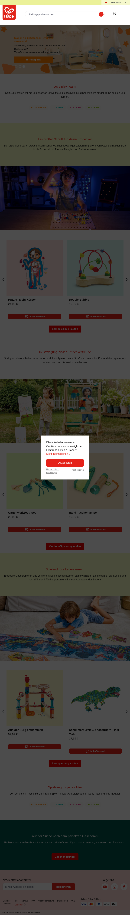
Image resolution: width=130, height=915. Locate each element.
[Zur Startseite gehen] (9, 12)
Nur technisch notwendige (52, 471)
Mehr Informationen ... (58, 454)
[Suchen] (101, 14)
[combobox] (63, 14)
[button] (115, 2)
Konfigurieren (78, 470)
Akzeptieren (65, 462)
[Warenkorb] (115, 13)
